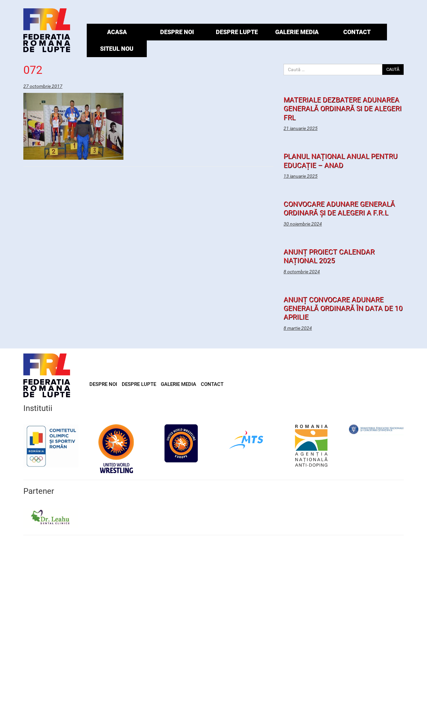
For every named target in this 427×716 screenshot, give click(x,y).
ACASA (117, 31)
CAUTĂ (392, 69)
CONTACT (357, 31)
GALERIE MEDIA (297, 31)
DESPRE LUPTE (237, 31)
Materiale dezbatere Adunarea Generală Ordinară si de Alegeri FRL (343, 109)
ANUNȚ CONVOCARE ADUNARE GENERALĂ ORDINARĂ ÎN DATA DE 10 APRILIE (343, 308)
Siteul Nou (116, 48)
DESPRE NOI (177, 31)
